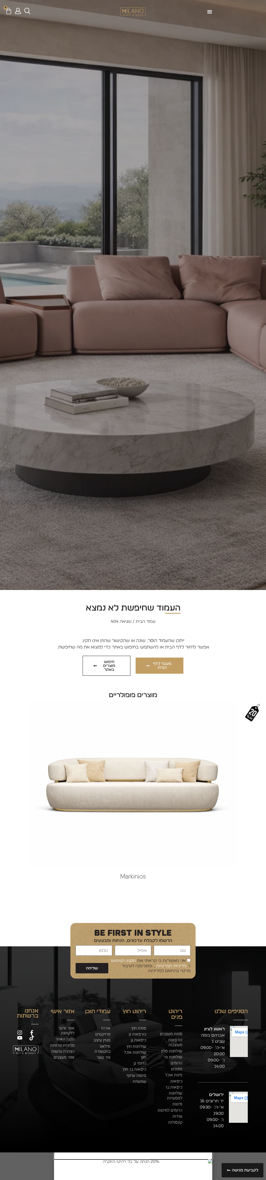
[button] (133, 1155)
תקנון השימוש (123, 961)
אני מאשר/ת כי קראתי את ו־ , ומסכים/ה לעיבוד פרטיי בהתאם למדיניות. (150, 966)
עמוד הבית (145, 621)
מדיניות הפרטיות (171, 966)
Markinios (133, 876)
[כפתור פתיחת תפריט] (209, 11)
